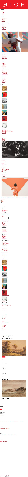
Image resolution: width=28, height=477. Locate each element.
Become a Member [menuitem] (4, 29)
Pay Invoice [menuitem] (3, 20)
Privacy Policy (7, 475)
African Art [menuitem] (3, 91)
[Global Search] (1, 202)
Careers (7, 421)
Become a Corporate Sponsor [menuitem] (5, 169)
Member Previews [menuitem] (4, 78)
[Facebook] (0, 442)
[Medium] (2, 442)
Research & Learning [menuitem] (4, 132)
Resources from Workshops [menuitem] (5, 74)
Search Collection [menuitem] (4, 133)
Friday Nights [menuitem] (3, 235)
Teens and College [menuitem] (4, 244)
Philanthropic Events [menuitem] (4, 58)
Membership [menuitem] (3, 163)
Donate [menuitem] (2, 171)
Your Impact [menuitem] (3, 326)
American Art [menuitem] (3, 97)
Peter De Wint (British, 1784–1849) (7, 338)
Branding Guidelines (17, 421)
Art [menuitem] (2, 84)
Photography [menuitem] (3, 301)
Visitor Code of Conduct (22, 421)
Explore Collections (4, 335)
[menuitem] (14, 31)
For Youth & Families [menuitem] (4, 66)
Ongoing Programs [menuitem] (4, 57)
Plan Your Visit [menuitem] (3, 12)
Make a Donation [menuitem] (4, 325)
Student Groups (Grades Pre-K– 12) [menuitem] (6, 17)
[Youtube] (3, 442)
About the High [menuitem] (4, 221)
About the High (2, 421)
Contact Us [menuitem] (3, 26)
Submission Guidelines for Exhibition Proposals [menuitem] (7, 131)
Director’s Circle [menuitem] (4, 317)
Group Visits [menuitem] (4, 212)
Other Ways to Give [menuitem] (4, 167)
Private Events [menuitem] (3, 21)
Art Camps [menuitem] (3, 241)
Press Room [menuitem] (3, 25)
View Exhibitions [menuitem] (4, 129)
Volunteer (8, 428)
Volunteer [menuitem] (3, 168)
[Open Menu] (1, 203)
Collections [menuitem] (3, 85)
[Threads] (14, 470)
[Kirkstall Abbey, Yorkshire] (14, 388)
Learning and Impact (10, 421)
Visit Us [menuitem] (2, 11)
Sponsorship (4, 428)
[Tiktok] (1, 442)
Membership (1, 428)
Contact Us (14, 421)
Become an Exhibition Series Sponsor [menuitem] (6, 130)
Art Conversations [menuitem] (4, 62)
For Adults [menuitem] (3, 234)
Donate (6, 428)
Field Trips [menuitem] (3, 71)
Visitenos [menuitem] (3, 13)
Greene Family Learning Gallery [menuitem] (5, 243)
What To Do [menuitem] (3, 54)
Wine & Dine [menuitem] (3, 65)
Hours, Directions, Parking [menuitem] (5, 210)
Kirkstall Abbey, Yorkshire (5, 398)
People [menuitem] (3, 222)
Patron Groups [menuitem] (3, 19)
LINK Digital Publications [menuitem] (5, 250)
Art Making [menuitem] (3, 63)
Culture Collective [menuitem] (4, 64)
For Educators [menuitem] (3, 70)
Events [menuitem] (2, 55)
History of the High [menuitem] (4, 27)
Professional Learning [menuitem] (4, 72)
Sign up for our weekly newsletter (3, 441)
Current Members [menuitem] (4, 79)
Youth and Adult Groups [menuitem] (5, 18)
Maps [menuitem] (2, 209)
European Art (7, 335)
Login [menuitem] (3, 28)
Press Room (5, 421)
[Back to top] (1, 407)
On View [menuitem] (3, 302)
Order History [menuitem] (3, 140)
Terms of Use (4, 475)
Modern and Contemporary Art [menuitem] (5, 295)
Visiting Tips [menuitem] (3, 211)
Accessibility (1, 475)
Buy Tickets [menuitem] (3, 82)
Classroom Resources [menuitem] (4, 73)
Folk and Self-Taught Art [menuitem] (5, 289)
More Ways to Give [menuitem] (4, 170)
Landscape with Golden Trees (7, 336)
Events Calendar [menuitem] (4, 56)
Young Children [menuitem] (4, 242)
